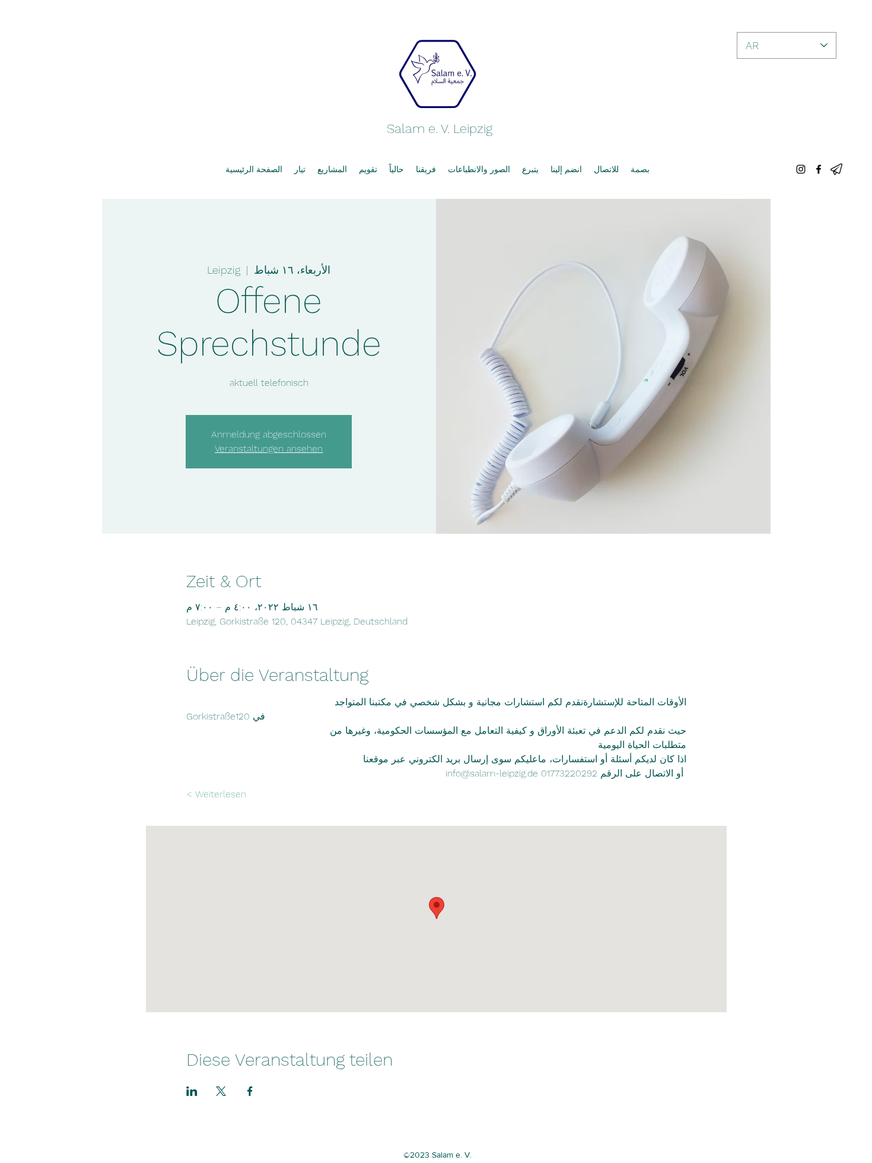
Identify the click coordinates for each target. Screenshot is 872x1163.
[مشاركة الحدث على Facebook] (250, 1091)
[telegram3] (836, 169)
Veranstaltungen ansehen (269, 448)
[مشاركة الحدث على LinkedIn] (192, 1091)
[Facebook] (819, 169)
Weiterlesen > (216, 794)
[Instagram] (801, 169)
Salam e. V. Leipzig (439, 128)
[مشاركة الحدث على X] (221, 1091)
